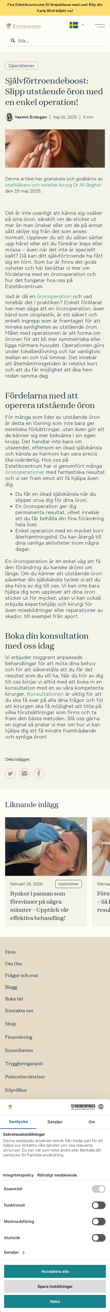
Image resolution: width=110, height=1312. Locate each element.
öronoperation (54, 296)
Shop (10, 1023)
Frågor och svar (22, 975)
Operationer (21, 65)
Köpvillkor (16, 1090)
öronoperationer (25, 472)
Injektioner (69, 884)
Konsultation (19, 1050)
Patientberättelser (25, 1076)
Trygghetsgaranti (24, 1063)
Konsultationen (45, 694)
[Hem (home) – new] (23, 26)
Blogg (11, 987)
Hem (10, 951)
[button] (10, 773)
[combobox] (55, 40)
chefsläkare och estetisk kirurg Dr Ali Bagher (53, 185)
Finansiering (18, 1037)
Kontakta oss (19, 1010)
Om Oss (13, 963)
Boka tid (14, 998)
